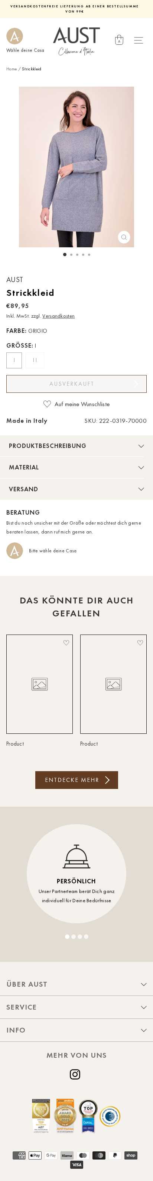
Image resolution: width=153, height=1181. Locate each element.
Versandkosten (58, 316)
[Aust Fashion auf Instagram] (76, 1074)
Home (11, 68)
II (36, 360)
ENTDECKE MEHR (72, 779)
